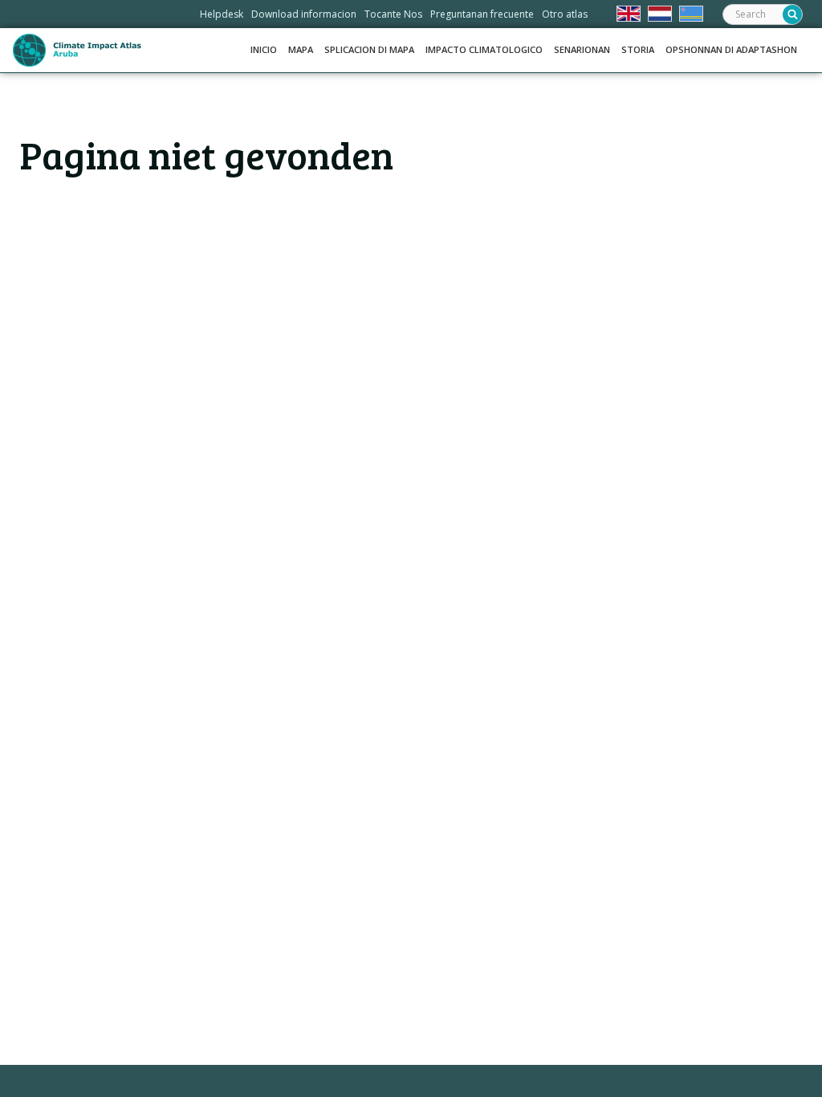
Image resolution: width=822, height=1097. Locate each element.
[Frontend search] (792, 14)
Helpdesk (221, 14)
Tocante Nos (393, 14)
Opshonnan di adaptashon (731, 49)
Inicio (263, 49)
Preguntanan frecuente (482, 14)
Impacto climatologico (484, 49)
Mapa (300, 49)
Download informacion (303, 14)
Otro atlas (565, 14)
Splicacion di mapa (369, 49)
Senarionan (582, 49)
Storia (637, 49)
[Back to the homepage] (77, 50)
